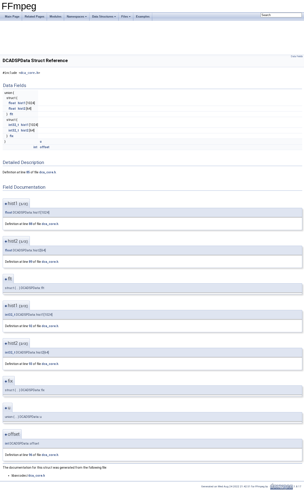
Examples (143, 16)
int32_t (13, 125)
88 (30, 224)
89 (30, 261)
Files (124, 16)
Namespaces (75, 16)
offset (44, 147)
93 (30, 364)
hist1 (21, 103)
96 (30, 455)
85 (28, 172)
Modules (55, 16)
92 (30, 326)
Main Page (12, 16)
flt (11, 114)
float (12, 103)
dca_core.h (29, 73)
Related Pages (34, 16)
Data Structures (102, 16)
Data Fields (297, 56)
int (35, 147)
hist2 (21, 108)
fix (11, 136)
